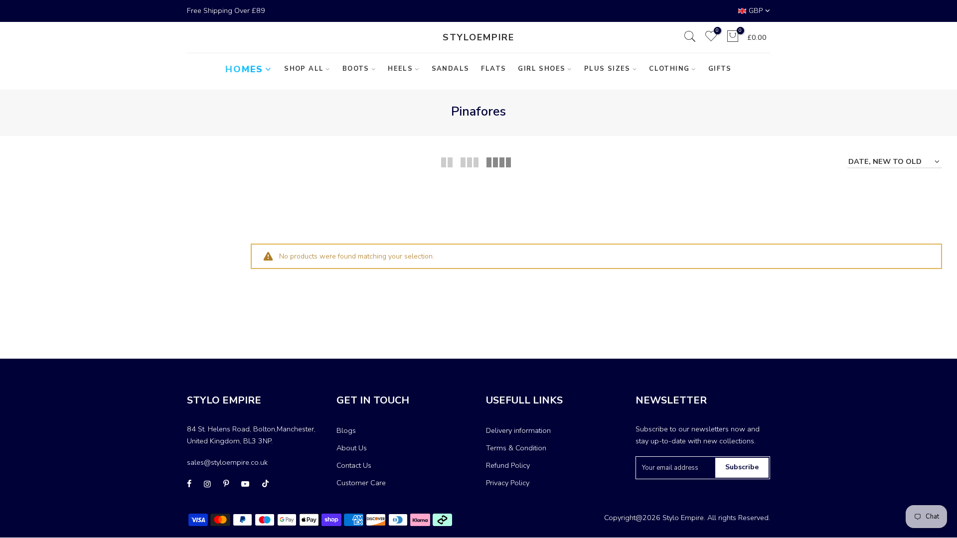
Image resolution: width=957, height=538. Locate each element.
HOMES (244, 69)
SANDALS (451, 68)
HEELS (400, 68)
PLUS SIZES (607, 68)
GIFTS (720, 68)
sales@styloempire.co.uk (227, 462)
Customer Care (361, 483)
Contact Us (353, 465)
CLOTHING (669, 68)
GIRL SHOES (541, 68)
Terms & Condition (516, 448)
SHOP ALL (303, 68)
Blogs (346, 430)
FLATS (493, 68)
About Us (351, 448)
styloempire (478, 37)
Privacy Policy (507, 483)
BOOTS (355, 68)
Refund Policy (508, 465)
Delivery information (518, 430)
